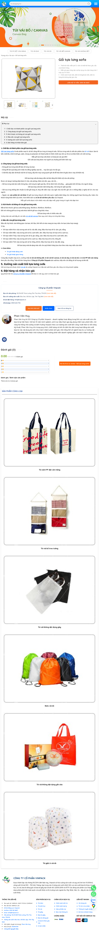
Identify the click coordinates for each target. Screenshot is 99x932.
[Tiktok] (82, 920)
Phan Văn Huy (26, 924)
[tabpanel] (49, 27)
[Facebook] (4, 339)
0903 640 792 (15, 303)
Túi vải (11, 55)
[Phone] (93, 888)
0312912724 (15, 926)
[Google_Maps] (93, 906)
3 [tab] (45, 46)
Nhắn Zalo (48, 308)
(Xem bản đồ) (51, 293)
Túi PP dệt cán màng (18, 51)
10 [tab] (57, 46)
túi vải (23, 267)
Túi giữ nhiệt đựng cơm (15, 251)
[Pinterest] (80, 920)
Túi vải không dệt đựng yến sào (50, 784)
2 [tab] (42, 46)
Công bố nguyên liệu (11, 929)
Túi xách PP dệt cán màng (49, 470)
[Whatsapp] (93, 894)
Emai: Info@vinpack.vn (11, 912)
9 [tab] (55, 46)
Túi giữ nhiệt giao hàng (15, 254)
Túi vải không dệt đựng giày (49, 627)
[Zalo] (93, 900)
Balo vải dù (49, 706)
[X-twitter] (84, 920)
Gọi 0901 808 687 (33, 308)
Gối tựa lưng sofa (7, 151)
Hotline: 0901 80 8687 (11, 910)
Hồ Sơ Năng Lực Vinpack (12, 908)
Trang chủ (4, 55)
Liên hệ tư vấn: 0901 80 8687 (78, 83)
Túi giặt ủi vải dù (49, 863)
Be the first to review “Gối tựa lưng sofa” (74, 364)
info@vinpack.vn (20, 300)
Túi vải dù (48, 51)
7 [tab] (52, 46)
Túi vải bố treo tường (49, 548)
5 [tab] (48, 46)
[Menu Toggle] (96, 4)
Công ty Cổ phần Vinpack (22, 274)
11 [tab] (59, 46)
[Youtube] (79, 920)
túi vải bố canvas (32, 216)
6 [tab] (50, 46)
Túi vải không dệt (82, 51)
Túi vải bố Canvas (63, 51)
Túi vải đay (35, 51)
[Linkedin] (85, 920)
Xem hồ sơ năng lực (64, 308)
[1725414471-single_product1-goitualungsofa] (28, 78)
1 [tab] (39, 46)
